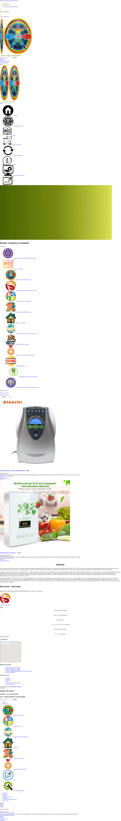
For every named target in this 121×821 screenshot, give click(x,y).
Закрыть (2, 804)
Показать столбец (4, 392)
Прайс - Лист (3, 59)
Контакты (8, 679)
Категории (2, 246)
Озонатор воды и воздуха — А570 (10, 553)
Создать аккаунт (4, 811)
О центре (8, 678)
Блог (7, 681)
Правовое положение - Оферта (13, 668)
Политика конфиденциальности (13, 670)
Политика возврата (10, 672)
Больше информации (5, 815)
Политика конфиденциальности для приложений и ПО (19, 671)
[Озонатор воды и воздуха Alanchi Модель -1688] (35, 467)
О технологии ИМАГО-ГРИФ (13, 683)
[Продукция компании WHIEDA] (5, 603)
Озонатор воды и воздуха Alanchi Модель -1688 (14, 470)
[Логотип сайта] (2, 53)
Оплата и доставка (10, 684)
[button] (2, 477)
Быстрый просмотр (4, 478)
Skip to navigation (4, 0)
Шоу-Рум (8, 680)
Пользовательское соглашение (13, 667)
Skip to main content (12, 0)
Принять (12, 815)
